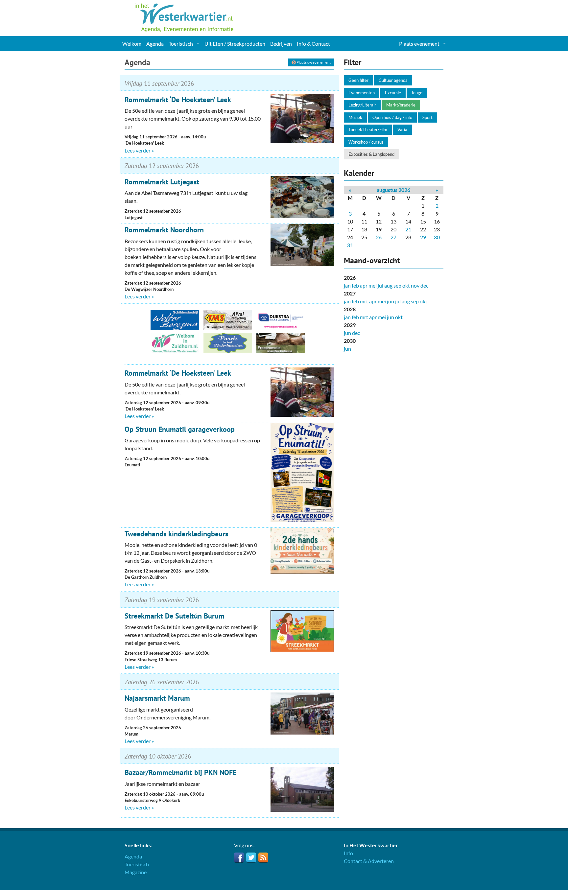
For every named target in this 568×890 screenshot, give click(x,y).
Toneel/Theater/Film (367, 129)
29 (423, 237)
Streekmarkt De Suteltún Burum (175, 616)
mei (372, 285)
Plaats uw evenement (313, 62)
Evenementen (361, 92)
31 (350, 245)
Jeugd (416, 92)
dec (424, 285)
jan (347, 285)
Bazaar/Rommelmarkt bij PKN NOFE (180, 772)
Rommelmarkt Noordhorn (164, 229)
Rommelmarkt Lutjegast (162, 181)
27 (393, 237)
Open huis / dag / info (392, 117)
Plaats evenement (419, 43)
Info (348, 853)
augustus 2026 (393, 190)
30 (437, 237)
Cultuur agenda (393, 80)
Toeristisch (181, 43)
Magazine (136, 872)
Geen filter (358, 80)
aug (388, 285)
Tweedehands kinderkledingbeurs (176, 533)
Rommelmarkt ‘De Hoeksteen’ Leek (178, 99)
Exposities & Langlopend (371, 154)
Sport (427, 117)
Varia (402, 129)
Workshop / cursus (366, 142)
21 (408, 229)
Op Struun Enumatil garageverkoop (180, 429)
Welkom (131, 43)
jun (390, 301)
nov (415, 285)
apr (363, 285)
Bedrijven (281, 43)
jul (380, 285)
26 (379, 237)
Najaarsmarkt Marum (157, 698)
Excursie (393, 92)
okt (406, 285)
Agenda (155, 43)
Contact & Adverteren (369, 861)
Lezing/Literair (362, 104)
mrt (364, 301)
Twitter (251, 857)
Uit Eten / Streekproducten (234, 43)
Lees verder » (139, 150)
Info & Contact (313, 43)
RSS (263, 857)
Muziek (355, 117)
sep (397, 285)
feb (355, 285)
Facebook (239, 857)
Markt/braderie (400, 104)
